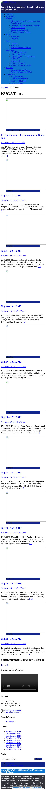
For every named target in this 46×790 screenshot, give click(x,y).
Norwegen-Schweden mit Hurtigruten (25, 25)
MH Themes (9, 772)
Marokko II (15, 61)
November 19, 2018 (9, 311)
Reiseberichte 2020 (13, 745)
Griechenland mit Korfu (20, 70)
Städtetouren (11, 74)
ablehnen (26, 788)
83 (7, 665)
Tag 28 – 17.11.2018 (11, 417)
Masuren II (10, 722)
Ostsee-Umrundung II (19, 30)
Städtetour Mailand (18, 81)
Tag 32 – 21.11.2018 (11, 195)
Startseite (9, 14)
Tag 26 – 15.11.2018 (11, 528)
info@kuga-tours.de (13, 710)
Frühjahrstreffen (17, 77)
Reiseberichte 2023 (13, 738)
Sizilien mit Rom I (18, 63)
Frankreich (15, 36)
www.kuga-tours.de (13, 712)
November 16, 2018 (9, 477)
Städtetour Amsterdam (19, 79)
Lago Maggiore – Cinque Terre (23, 56)
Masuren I (15, 45)
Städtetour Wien (17, 83)
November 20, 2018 (9, 256)
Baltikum (14, 43)
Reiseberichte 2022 (13, 740)
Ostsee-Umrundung (18, 28)
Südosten (9, 68)
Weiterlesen (36, 788)
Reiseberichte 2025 (13, 734)
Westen (9, 34)
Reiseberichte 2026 (13, 731)
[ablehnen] (43, 788)
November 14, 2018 (9, 588)
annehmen (17, 788)
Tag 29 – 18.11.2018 (11, 361)
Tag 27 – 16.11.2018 (11, 472)
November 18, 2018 (9, 367)
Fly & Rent (10, 16)
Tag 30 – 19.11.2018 (11, 306)
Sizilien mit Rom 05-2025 (21, 65)
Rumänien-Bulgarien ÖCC (21, 72)
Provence (14, 39)
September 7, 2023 (8, 143)
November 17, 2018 (9, 422)
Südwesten (10, 50)
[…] (6, 156)
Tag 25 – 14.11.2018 (11, 583)
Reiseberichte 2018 (13, 749)
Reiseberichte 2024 (13, 736)
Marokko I (15, 59)
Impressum (10, 763)
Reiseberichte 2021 (13, 743)
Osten (8, 41)
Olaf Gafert (20, 143)
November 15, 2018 (9, 533)
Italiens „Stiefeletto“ (18, 54)
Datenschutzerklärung (14, 766)
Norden (9, 19)
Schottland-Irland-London (21, 32)
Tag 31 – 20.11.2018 (11, 251)
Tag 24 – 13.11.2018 (11, 639)
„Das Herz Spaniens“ (19, 52)
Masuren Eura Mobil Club (21, 48)
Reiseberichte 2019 (13, 747)
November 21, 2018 (9, 200)
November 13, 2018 (9, 644)
